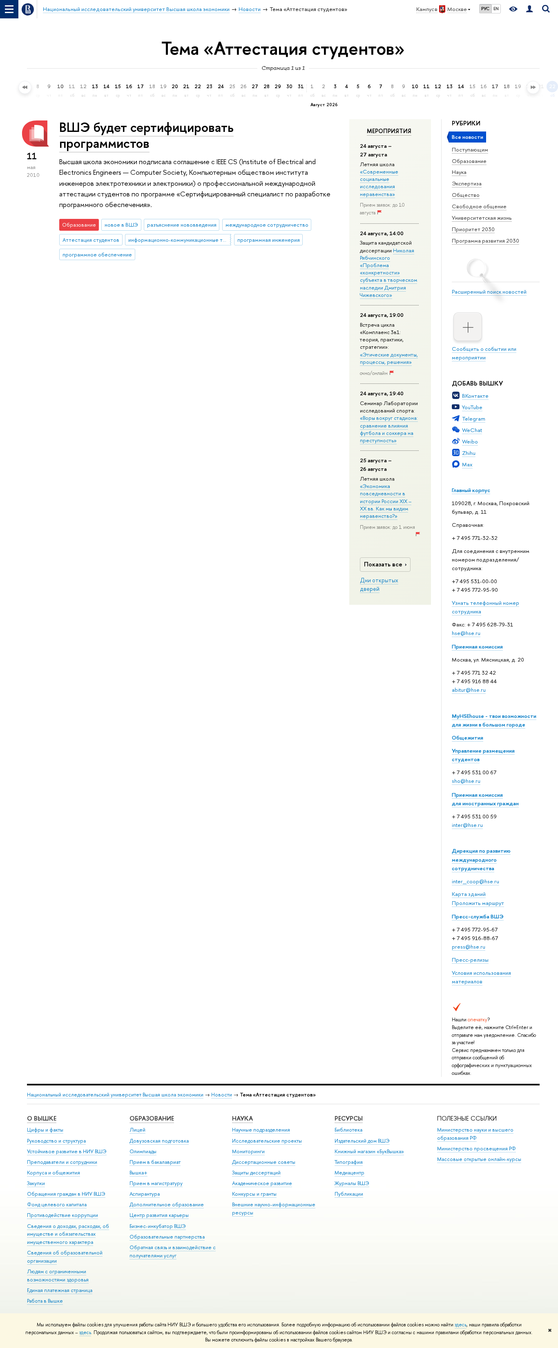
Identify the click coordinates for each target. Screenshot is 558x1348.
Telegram (473, 418)
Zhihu (468, 453)
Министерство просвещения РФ (476, 1148)
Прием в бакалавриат (155, 1162)
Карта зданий (469, 894)
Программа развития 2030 (485, 240)
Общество (466, 194)
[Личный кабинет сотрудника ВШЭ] (529, 9)
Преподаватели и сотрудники (62, 1162)
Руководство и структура (56, 1140)
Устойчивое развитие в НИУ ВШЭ (67, 1151)
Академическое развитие (262, 1183)
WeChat (472, 430)
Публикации (349, 1193)
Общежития (467, 737)
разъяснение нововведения (182, 224)
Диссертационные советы (263, 1162)
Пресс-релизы (470, 959)
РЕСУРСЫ (349, 1118)
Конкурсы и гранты (254, 1193)
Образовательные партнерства (167, 1236)
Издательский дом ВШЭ (362, 1140)
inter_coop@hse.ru (475, 881)
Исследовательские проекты (267, 1140)
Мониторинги (248, 1151)
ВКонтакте (475, 395)
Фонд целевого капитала (57, 1204)
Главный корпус (471, 490)
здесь (460, 1324)
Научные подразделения (261, 1129)
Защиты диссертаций (256, 1172)
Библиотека (348, 1129)
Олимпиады (142, 1151)
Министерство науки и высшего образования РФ (475, 1133)
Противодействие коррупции (62, 1215)
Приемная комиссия (477, 646)
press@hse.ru (468, 946)
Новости (221, 1094)
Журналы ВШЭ (352, 1183)
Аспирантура (144, 1193)
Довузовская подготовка (159, 1140)
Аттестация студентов (90, 239)
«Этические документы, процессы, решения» (389, 358)
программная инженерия (268, 239)
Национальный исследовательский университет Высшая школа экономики (115, 1094)
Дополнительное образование (166, 1204)
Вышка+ (138, 1172)
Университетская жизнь (482, 217)
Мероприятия (389, 131)
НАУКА (242, 1118)
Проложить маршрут (478, 903)
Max (467, 464)
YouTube (472, 407)
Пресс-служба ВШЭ (478, 916)
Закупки (36, 1183)
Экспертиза (467, 183)
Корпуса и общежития (53, 1172)
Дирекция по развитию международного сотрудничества (481, 859)
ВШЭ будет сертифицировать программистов (146, 135)
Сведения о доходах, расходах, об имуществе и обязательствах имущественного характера (68, 1234)
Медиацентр (349, 1172)
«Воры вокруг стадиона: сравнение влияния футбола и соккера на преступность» (389, 429)
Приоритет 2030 (473, 229)
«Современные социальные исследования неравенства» (379, 183)
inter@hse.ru (467, 825)
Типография (349, 1162)
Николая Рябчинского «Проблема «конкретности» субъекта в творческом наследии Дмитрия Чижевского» (388, 273)
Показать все (383, 564)
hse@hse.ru (466, 633)
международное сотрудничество (266, 224)
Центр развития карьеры (159, 1215)
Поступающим (470, 149)
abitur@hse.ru (469, 689)
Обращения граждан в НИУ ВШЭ (66, 1193)
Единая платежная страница (59, 1290)
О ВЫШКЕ (41, 1118)
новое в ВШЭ (121, 224)
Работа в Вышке (45, 1300)
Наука (459, 172)
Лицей (137, 1129)
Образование (469, 161)
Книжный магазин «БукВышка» (369, 1151)
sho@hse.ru (466, 780)
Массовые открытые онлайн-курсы (479, 1159)
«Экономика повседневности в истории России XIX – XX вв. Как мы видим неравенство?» (385, 500)
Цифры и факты (45, 1129)
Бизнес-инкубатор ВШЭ (157, 1226)
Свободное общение (479, 206)
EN (496, 8)
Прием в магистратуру (156, 1183)
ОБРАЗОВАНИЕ (151, 1118)
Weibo (470, 441)
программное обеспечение (97, 254)
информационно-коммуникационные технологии (179, 239)
